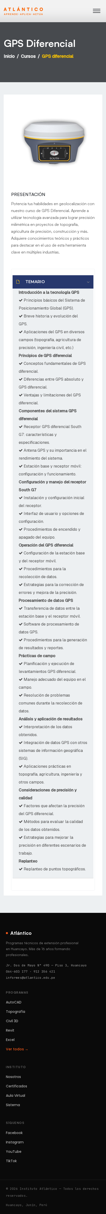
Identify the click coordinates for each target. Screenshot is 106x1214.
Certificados (16, 1086)
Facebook (14, 1132)
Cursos (28, 56)
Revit (10, 1030)
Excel (10, 1039)
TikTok (11, 1160)
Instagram (15, 1142)
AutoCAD (13, 1002)
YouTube (13, 1151)
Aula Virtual (15, 1095)
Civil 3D (12, 1020)
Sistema (13, 1104)
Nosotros (13, 1076)
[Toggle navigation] (96, 11)
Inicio (9, 56)
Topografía (15, 1011)
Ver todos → (17, 1049)
